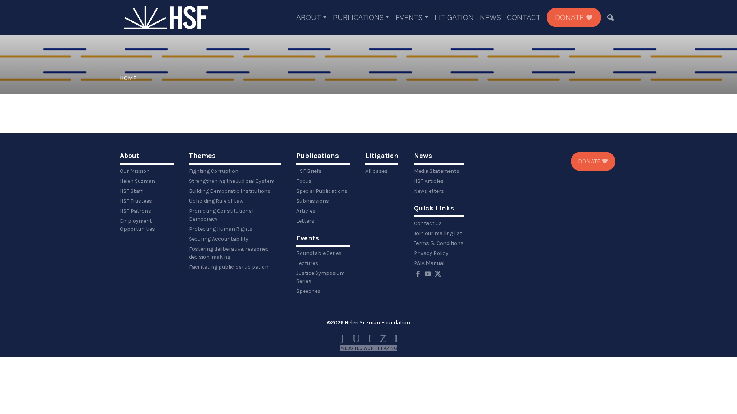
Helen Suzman (137, 181)
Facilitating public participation (228, 267)
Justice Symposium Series (320, 277)
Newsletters (429, 191)
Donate (570, 17)
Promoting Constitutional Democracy (221, 215)
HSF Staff (131, 191)
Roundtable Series (319, 253)
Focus (304, 181)
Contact (523, 17)
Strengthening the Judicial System (231, 181)
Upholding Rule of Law (216, 201)
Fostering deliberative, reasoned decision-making (229, 253)
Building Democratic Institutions (230, 191)
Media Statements (436, 171)
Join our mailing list (438, 233)
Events (409, 17)
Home (128, 78)
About (308, 17)
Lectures (307, 263)
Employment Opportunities (137, 225)
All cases (376, 171)
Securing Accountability (218, 239)
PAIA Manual (429, 263)
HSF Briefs (309, 171)
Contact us (428, 223)
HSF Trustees (136, 201)
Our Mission (135, 171)
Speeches (308, 291)
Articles (306, 211)
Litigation (454, 17)
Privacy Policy (431, 253)
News (490, 17)
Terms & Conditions (439, 243)
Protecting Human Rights (221, 229)
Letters (305, 221)
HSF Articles (429, 181)
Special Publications (321, 191)
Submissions (312, 201)
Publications (358, 17)
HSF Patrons (135, 211)
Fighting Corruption (213, 171)
